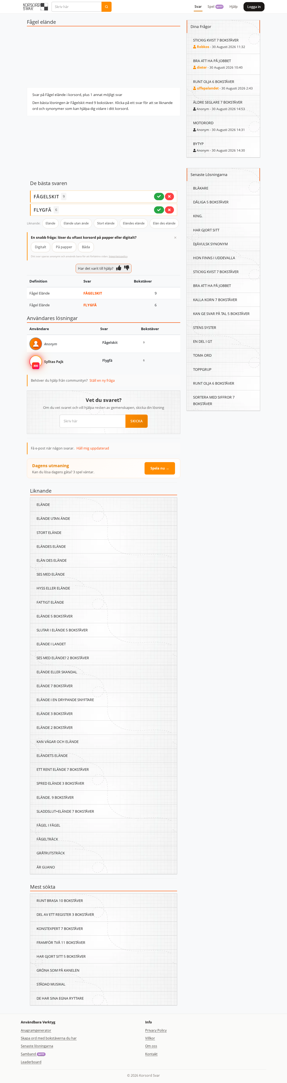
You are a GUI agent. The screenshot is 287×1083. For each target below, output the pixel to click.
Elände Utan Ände (53, 518)
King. (198, 215)
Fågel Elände (39, 293)
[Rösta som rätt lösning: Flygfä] (159, 209)
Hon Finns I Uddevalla (214, 257)
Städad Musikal (51, 984)
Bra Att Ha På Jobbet (212, 60)
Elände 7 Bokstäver (55, 685)
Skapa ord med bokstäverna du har (49, 1038)
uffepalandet (207, 88)
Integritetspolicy (118, 256)
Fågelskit (92, 293)
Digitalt (40, 247)
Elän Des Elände (52, 560)
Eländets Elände (52, 755)
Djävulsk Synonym (210, 243)
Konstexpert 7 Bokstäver (60, 928)
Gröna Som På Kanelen (58, 970)
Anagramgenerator (36, 1030)
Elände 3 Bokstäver (55, 713)
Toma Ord (202, 355)
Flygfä (90, 304)
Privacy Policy (156, 1030)
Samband (32, 1054)
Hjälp (233, 6)
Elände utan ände (76, 223)
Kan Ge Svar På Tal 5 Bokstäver (221, 313)
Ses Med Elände (51, 574)
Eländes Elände (51, 546)
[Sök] (106, 7)
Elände (50, 223)
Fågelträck (47, 839)
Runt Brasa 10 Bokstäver (60, 900)
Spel (215, 6)
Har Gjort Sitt (206, 229)
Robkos (202, 46)
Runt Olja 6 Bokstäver (213, 81)
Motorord (203, 122)
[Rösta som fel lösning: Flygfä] (169, 209)
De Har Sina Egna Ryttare (60, 998)
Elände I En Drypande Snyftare (65, 699)
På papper (64, 247)
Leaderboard (31, 1062)
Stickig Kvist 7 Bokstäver (216, 40)
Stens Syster (204, 327)
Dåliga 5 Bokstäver (211, 201)
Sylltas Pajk (53, 361)
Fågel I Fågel (48, 825)
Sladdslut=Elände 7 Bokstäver (65, 811)
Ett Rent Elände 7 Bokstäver (63, 769)
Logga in (254, 6)
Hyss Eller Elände (53, 588)
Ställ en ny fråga (102, 380)
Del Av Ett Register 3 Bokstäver (65, 914)
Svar (198, 6)
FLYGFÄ (42, 210)
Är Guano (46, 867)
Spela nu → (159, 468)
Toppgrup (202, 369)
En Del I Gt (202, 341)
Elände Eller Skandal (57, 671)
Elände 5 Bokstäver (55, 616)
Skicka (136, 421)
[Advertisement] (103, 57)
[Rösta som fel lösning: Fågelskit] (169, 196)
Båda (86, 247)
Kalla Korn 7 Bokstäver (215, 299)
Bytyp (198, 143)
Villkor (150, 1038)
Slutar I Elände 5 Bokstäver (62, 629)
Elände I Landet (51, 643)
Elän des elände (164, 223)
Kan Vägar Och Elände (58, 741)
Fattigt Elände (50, 602)
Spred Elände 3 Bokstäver (60, 783)
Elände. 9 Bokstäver (55, 797)
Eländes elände (134, 223)
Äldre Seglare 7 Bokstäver (217, 102)
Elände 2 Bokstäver (55, 727)
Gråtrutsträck (51, 852)
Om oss (151, 1046)
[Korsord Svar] (35, 7)
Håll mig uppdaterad (92, 448)
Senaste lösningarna (37, 1046)
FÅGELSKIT (46, 196)
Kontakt (151, 1054)
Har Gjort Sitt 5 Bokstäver (61, 956)
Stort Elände (49, 532)
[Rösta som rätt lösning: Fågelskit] (159, 196)
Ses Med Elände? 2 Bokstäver (63, 657)
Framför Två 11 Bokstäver (61, 942)
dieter (201, 67)
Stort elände (106, 223)
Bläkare (200, 188)
